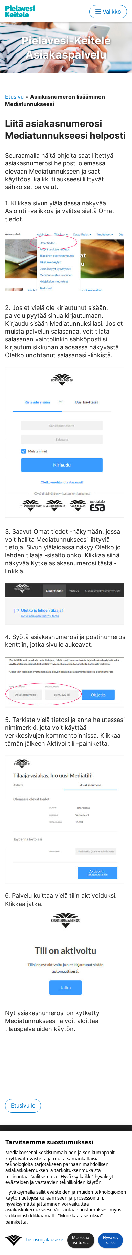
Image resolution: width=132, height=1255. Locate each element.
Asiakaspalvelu (66, 47)
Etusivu (14, 96)
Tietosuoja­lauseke (44, 1240)
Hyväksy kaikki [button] (110, 1240)
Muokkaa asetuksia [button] (81, 1240)
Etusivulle (23, 1105)
